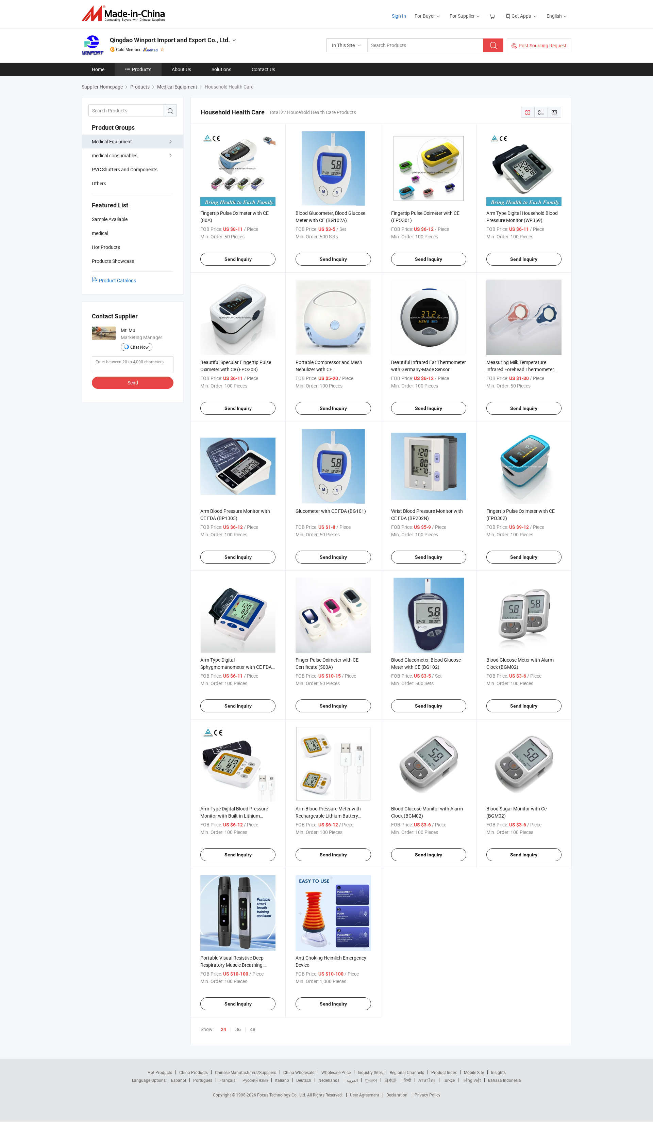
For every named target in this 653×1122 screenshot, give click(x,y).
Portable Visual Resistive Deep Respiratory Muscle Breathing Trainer (232, 964)
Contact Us (263, 69)
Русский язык (255, 1080)
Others (99, 183)
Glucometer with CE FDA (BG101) (331, 511)
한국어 (371, 1080)
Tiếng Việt (471, 1080)
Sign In (399, 16)
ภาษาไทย (427, 1080)
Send (133, 382)
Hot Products (160, 1072)
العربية (352, 1080)
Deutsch (303, 1080)
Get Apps (521, 16)
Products (141, 69)
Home (98, 69)
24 (223, 1029)
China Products (193, 1072)
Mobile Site (474, 1072)
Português (202, 1080)
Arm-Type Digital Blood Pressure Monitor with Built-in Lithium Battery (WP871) (234, 815)
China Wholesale (298, 1072)
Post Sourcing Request (543, 45)
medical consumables (114, 155)
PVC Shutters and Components (124, 169)
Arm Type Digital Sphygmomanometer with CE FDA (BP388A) (236, 667)
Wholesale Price (336, 1072)
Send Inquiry (238, 259)
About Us (181, 69)
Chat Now (139, 347)
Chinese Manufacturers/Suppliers (245, 1072)
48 (252, 1029)
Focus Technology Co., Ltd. (282, 1094)
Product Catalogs (117, 280)
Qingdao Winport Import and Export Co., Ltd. (170, 40)
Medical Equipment (112, 141)
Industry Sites (370, 1072)
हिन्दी (407, 1080)
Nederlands (328, 1080)
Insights (498, 1072)
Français (227, 1080)
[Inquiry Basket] (493, 16)
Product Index (444, 1072)
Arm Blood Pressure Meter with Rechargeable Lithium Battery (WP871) (328, 815)
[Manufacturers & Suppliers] (125, 13)
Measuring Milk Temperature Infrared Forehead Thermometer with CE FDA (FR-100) (520, 369)
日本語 (390, 1080)
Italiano (282, 1080)
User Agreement (364, 1094)
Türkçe (449, 1080)
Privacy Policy (427, 1094)
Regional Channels (407, 1072)
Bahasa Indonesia (504, 1080)
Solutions (221, 69)
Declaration (396, 1094)
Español (178, 1080)
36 (238, 1029)
